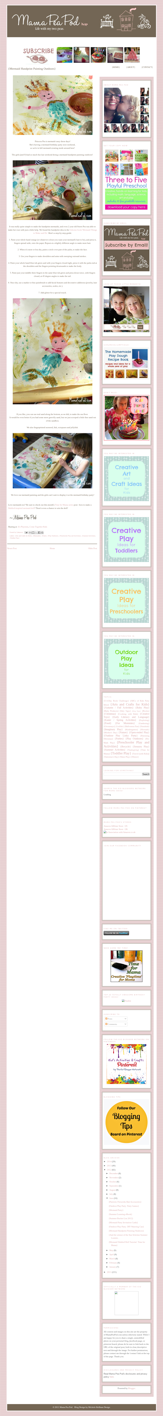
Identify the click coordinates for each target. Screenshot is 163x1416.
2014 (109, 1161)
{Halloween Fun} (131, 726)
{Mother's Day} (110, 732)
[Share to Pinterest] (42, 532)
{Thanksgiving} (133, 750)
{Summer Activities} (88, 536)
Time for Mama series (64, 505)
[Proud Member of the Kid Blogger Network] (126, 1314)
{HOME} (116, 67)
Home (52, 548)
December (113, 1173)
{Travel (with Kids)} (140, 753)
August (112, 1190)
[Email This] (30, 532)
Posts (109, 1019)
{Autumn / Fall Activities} (119, 707)
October (113, 1181)
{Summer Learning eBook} (120, 1214)
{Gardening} (143, 723)
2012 (109, 1170)
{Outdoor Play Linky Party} (121, 735)
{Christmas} (110, 713)
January (113, 1267)
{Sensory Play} (141, 746)
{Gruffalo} (119, 726)
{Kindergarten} (131, 729)
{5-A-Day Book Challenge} (116, 701)
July (111, 1194)
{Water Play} (125, 757)
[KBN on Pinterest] (126, 1083)
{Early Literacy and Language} (130, 717)
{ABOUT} (130, 67)
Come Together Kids (38, 527)
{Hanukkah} (144, 726)
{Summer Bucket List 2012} (121, 1218)
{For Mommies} (125, 723)
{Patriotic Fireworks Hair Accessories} (125, 1202)
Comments (112, 1024)
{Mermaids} (37, 536)
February (113, 1263)
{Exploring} (144, 720)
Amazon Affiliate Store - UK (116, 829)
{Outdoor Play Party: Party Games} (124, 1206)
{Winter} (135, 757)
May (111, 1250)
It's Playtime (23, 527)
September (114, 1186)
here (112, 1377)
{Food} (107, 723)
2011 (109, 1272)
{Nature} (123, 732)
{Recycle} (125, 746)
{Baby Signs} (125, 711)
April (111, 1254)
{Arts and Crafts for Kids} (23, 536)
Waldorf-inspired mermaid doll (21, 508)
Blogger (131, 1388)
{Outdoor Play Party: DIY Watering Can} (126, 1226)
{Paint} (44, 536)
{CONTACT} (147, 67)
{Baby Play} (142, 707)
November (114, 1177)
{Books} (145, 711)
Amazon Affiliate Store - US (115, 826)
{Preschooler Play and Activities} (70, 536)
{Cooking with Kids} (128, 714)
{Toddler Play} (14, 538)
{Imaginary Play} (113, 729)
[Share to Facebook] (39, 532)
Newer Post (12, 548)
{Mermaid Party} (116, 1210)
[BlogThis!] (33, 532)
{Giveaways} (109, 726)
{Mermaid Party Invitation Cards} (123, 1222)
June (111, 1198)
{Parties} (119, 738)
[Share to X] (36, 532)
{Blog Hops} (136, 711)
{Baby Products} (111, 711)
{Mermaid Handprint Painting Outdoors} (126, 1231)
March (112, 1258)
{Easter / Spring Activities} (120, 720)
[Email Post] (26, 532)
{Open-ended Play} (139, 732)
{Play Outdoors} (53, 536)
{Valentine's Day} (111, 757)
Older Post (92, 548)
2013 (109, 1165)
